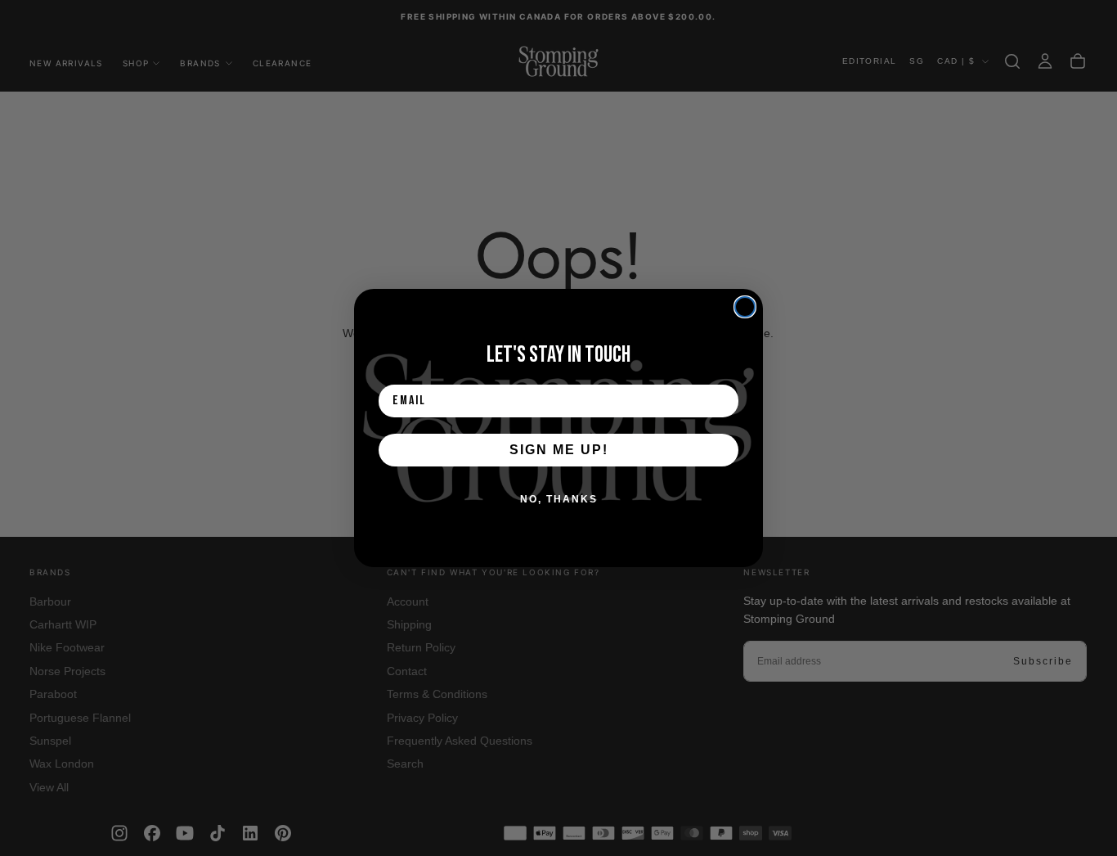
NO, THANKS (559, 499)
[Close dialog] (745, 307)
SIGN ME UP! (558, 450)
